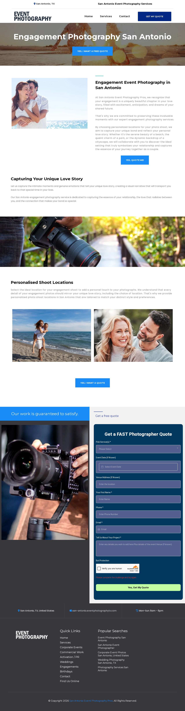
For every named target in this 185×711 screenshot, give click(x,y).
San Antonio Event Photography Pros (91, 700)
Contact (124, 16)
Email (99, 522)
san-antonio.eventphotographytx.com (94, 610)
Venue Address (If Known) (108, 477)
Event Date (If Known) (106, 457)
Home (89, 16)
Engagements (69, 666)
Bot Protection (102, 560)
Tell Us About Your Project (108, 537)
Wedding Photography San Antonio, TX (111, 661)
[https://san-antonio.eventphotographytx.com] (33, 16)
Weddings (66, 662)
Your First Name (104, 492)
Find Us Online (69, 681)
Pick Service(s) (103, 442)
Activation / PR (69, 657)
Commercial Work (72, 652)
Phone (99, 507)
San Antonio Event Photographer (108, 646)
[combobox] (138, 449)
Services (106, 16)
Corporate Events (71, 647)
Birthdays (66, 671)
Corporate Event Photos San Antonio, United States (113, 654)
